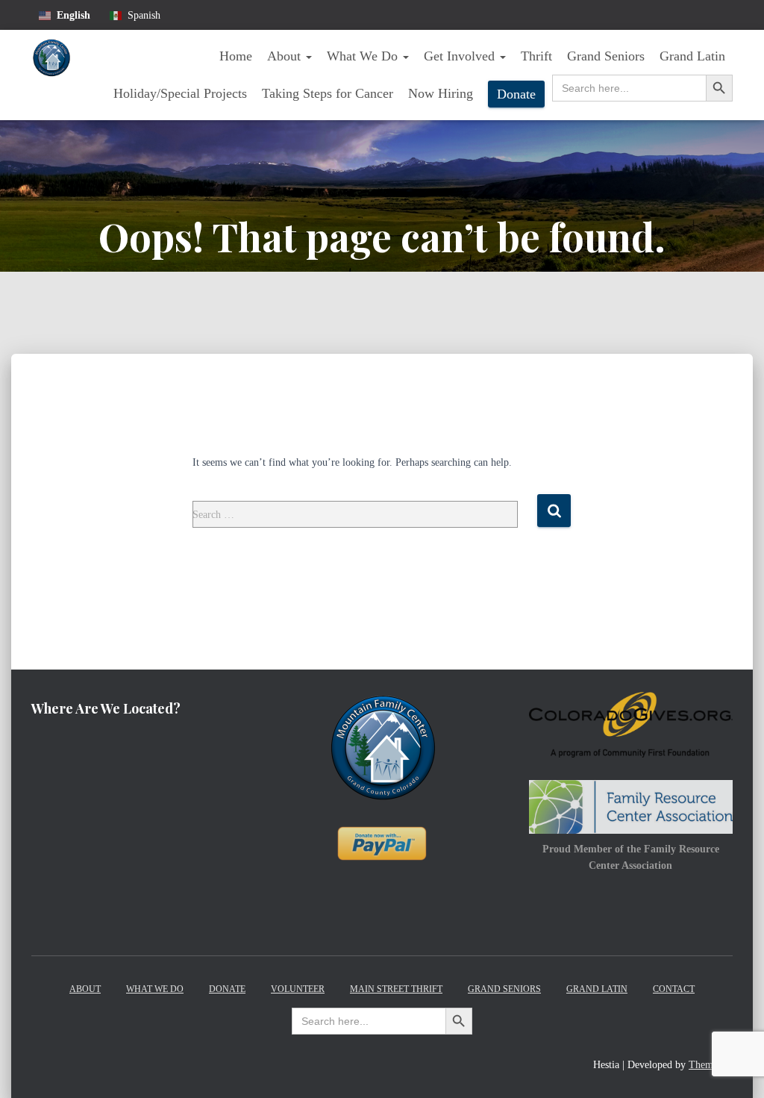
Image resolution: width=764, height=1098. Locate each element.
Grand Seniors (606, 56)
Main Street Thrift (396, 989)
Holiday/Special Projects (180, 93)
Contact (674, 989)
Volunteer (298, 989)
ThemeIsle (711, 1064)
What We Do (364, 56)
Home (235, 56)
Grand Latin (692, 56)
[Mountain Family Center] (51, 75)
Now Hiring (440, 93)
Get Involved (461, 56)
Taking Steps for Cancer (327, 93)
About (285, 56)
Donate (516, 94)
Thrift (536, 56)
